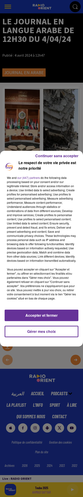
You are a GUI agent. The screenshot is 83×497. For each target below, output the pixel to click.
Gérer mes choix (41, 331)
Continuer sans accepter (56, 155)
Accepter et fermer (41, 315)
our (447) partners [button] (28, 178)
